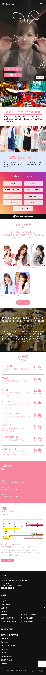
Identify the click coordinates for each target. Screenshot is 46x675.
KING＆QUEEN (10, 436)
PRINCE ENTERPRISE (22, 208)
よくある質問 (28, 618)
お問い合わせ (28, 621)
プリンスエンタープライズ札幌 (21, 547)
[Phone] (35, 367)
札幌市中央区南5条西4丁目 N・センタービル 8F (16, 406)
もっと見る (22, 302)
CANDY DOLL (32, 196)
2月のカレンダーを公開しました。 (13, 497)
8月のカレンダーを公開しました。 (13, 482)
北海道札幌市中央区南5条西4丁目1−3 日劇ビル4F (16, 370)
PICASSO (33, 184)
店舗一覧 (12, 75)
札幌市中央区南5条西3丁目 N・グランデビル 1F (16, 441)
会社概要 (4, 614)
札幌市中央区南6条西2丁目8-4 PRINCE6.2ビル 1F (13, 429)
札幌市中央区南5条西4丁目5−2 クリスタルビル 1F (16, 394)
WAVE (33, 202)
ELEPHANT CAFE (12, 190)
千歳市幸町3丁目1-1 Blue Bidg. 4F (15, 453)
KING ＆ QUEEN (33, 190)
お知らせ (4, 611)
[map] (39, 367)
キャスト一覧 (12, 69)
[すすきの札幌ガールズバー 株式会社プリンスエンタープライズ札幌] (7, 4)
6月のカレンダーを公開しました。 (13, 490)
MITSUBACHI (12, 202)
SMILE (12, 196)
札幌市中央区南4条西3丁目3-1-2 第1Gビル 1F (16, 418)
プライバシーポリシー (8, 621)
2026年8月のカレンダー (11, 544)
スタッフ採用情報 (7, 618)
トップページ (5, 601)
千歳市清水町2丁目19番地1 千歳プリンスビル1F (16, 382)
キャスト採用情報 (30, 614)
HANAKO (12, 184)
